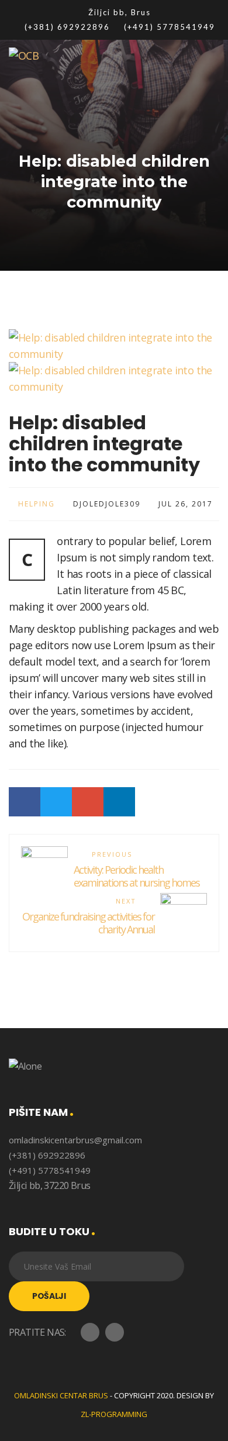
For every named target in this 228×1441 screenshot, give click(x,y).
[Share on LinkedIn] (119, 801)
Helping (36, 504)
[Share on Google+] (87, 801)
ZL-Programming (114, 1414)
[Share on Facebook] (24, 801)
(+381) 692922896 (47, 1155)
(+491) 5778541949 (50, 1170)
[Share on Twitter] (56, 801)
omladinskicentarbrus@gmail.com (75, 1140)
